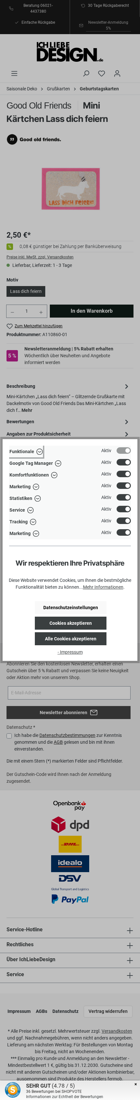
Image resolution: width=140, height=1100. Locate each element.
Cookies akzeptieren (70, 623)
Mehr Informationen (103, 587)
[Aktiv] (124, 450)
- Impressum (70, 652)
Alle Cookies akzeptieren (70, 638)
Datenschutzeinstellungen (70, 607)
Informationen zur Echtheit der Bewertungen (64, 1096)
